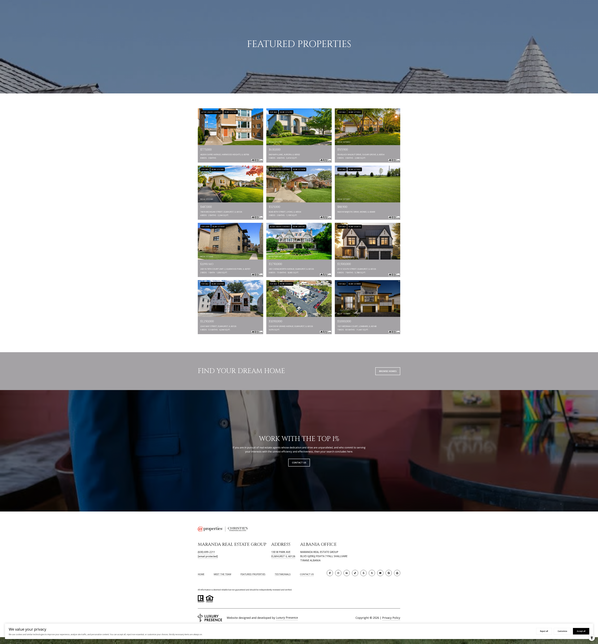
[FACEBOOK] (330, 573)
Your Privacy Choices (299, 640)
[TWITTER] (372, 573)
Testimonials (283, 574)
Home (201, 574)
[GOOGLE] (389, 573)
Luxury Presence (287, 617)
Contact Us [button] (299, 462)
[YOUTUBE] (380, 573)
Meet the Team (222, 574)
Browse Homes (387, 371)
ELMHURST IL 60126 (283, 556)
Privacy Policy (391, 618)
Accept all (581, 631)
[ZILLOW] (397, 573)
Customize (562, 631)
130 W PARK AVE (280, 552)
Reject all (544, 631)
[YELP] (363, 573)
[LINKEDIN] (347, 573)
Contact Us (307, 574)
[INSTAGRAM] (338, 573)
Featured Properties (252, 574)
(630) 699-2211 (206, 552)
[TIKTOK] (355, 573)
